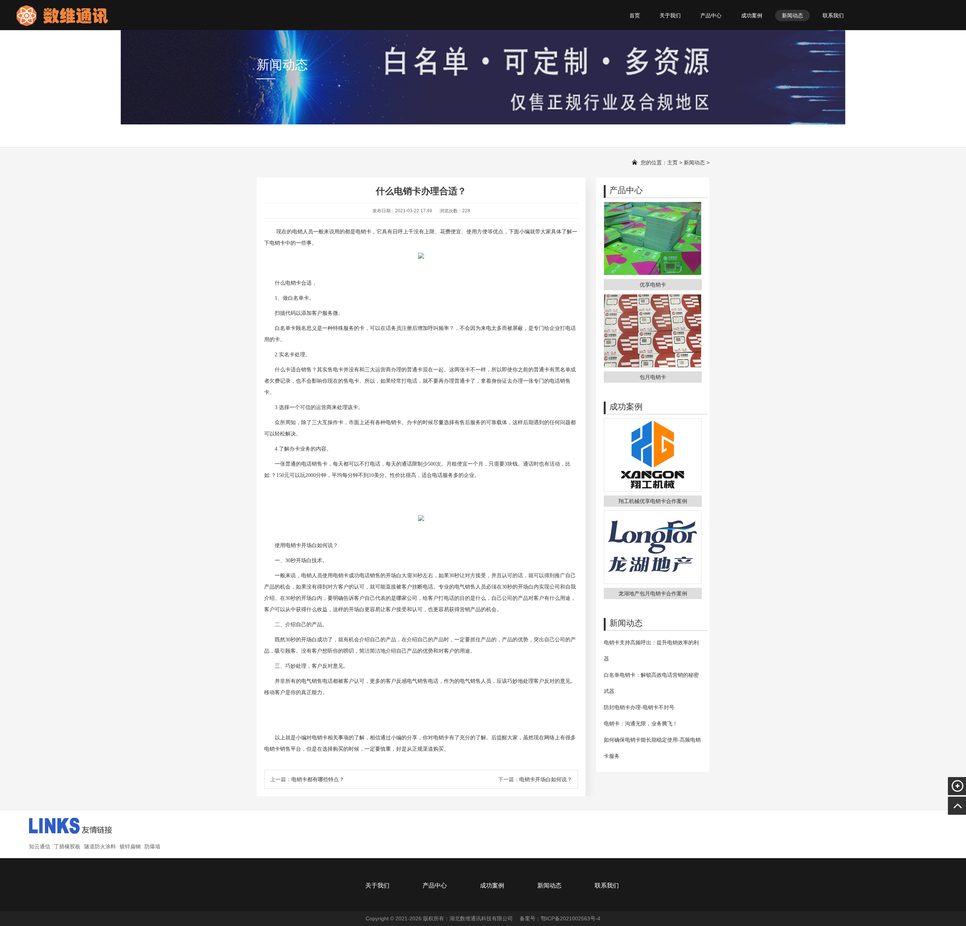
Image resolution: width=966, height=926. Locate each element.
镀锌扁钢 (130, 846)
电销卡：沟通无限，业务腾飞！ (641, 724)
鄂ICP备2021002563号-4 (570, 918)
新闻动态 (792, 15)
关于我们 (670, 15)
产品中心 (710, 15)
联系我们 (833, 15)
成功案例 (751, 15)
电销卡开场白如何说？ (545, 779)
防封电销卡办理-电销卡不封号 (639, 707)
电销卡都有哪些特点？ (317, 779)
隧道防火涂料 (100, 846)
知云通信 (39, 846)
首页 (634, 15)
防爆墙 (152, 846)
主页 (672, 162)
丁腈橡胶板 (67, 846)
